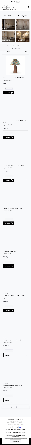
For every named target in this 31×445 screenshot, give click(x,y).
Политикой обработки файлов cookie (16, 438)
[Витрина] (25, 51)
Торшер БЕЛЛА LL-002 (10, 251)
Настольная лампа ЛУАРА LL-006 (13, 78)
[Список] (26, 51)
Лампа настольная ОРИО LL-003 (13, 208)
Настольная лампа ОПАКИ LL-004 (13, 165)
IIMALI (5, 293)
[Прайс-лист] (28, 51)
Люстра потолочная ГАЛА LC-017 (13, 340)
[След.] (24, 407)
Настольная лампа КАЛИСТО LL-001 (14, 295)
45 (27, 407)
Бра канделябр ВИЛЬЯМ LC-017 (12, 385)
